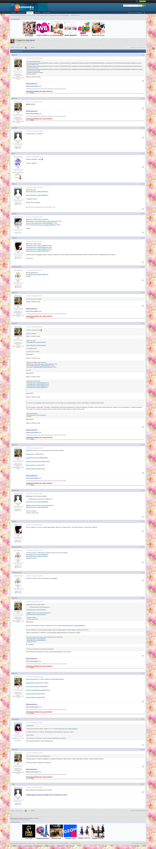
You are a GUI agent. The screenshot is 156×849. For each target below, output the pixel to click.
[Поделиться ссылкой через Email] (11, 814)
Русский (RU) (59, 846)
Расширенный (145, 5)
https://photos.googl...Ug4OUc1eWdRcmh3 (37, 191)
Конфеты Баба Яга (31, 468)
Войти (137, 1)
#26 (142, 213)
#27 (142, 238)
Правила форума (135, 843)
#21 (142, 55)
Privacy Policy (143, 843)
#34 (142, 547)
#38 (142, 719)
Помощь (66, 846)
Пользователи (21, 12)
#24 (142, 153)
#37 (142, 673)
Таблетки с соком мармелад (33, 461)
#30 (142, 323)
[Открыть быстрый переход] (144, 13)
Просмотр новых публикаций (135, 12)
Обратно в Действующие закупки (138, 810)
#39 (142, 749)
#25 (142, 184)
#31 (142, 444)
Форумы (30, 12)
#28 (142, 266)
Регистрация (142, 1)
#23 (142, 127)
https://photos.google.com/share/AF (34, 63)
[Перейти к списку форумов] (29, 7)
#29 (142, 292)
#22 (142, 98)
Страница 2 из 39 (19, 47)
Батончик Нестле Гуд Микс (32, 457)
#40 (142, 784)
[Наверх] (153, 48)
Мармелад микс (30, 454)
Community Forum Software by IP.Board (138, 846)
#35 (142, 572)
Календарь (37, 12)
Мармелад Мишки (31, 465)
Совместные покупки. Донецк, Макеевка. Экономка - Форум (22, 843)
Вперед (32, 47)
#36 (142, 598)
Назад (12, 47)
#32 (142, 490)
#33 (142, 521)
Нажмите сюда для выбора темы (47, 846)
